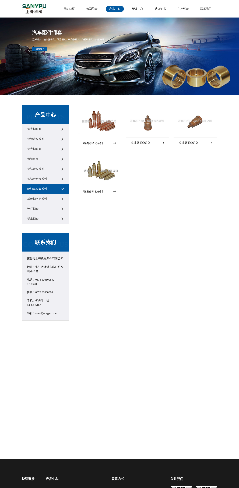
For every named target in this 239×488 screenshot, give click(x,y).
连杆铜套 (32, 208)
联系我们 (206, 8)
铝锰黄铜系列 (35, 168)
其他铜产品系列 (37, 198)
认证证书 (160, 8)
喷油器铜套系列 (37, 188)
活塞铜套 (32, 218)
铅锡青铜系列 (35, 139)
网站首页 (69, 8)
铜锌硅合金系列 (37, 178)
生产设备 (183, 8)
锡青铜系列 (34, 129)
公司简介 (91, 8)
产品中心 (114, 8)
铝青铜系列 (34, 148)
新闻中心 (137, 8)
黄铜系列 (32, 158)
